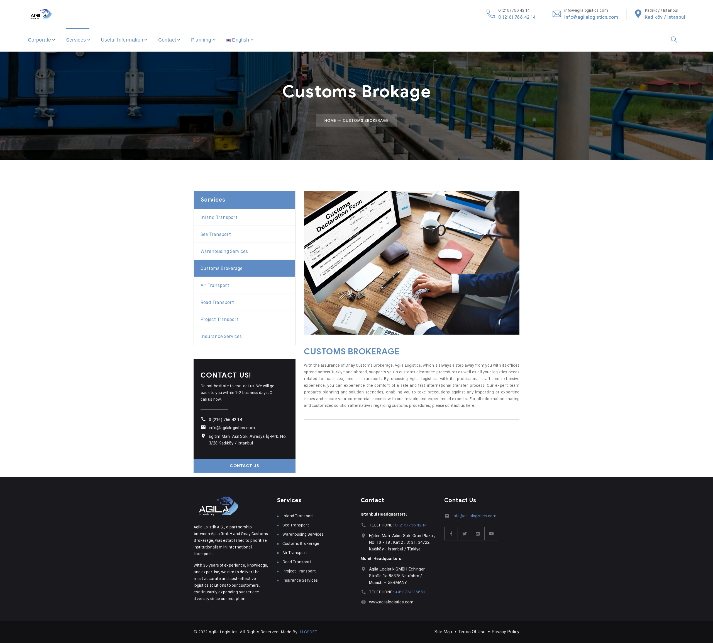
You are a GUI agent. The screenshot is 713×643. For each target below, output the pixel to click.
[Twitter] (464, 533)
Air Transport (215, 285)
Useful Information (122, 40)
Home (330, 120)
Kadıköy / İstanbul (665, 17)
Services (76, 40)
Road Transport (217, 302)
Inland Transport (219, 217)
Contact (167, 40)
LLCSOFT (309, 631)
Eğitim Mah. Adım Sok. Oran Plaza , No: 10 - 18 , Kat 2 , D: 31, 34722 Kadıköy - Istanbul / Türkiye (402, 542)
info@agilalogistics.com (591, 17)
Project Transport (220, 319)
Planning (201, 40)
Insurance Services (221, 336)
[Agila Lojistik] (41, 14)
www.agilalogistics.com (391, 602)
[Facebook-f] (451, 533)
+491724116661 (410, 591)
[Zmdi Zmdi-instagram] (478, 533)
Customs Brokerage (222, 268)
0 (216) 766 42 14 (517, 17)
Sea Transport (216, 234)
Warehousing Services (224, 251)
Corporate (39, 40)
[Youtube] (491, 533)
